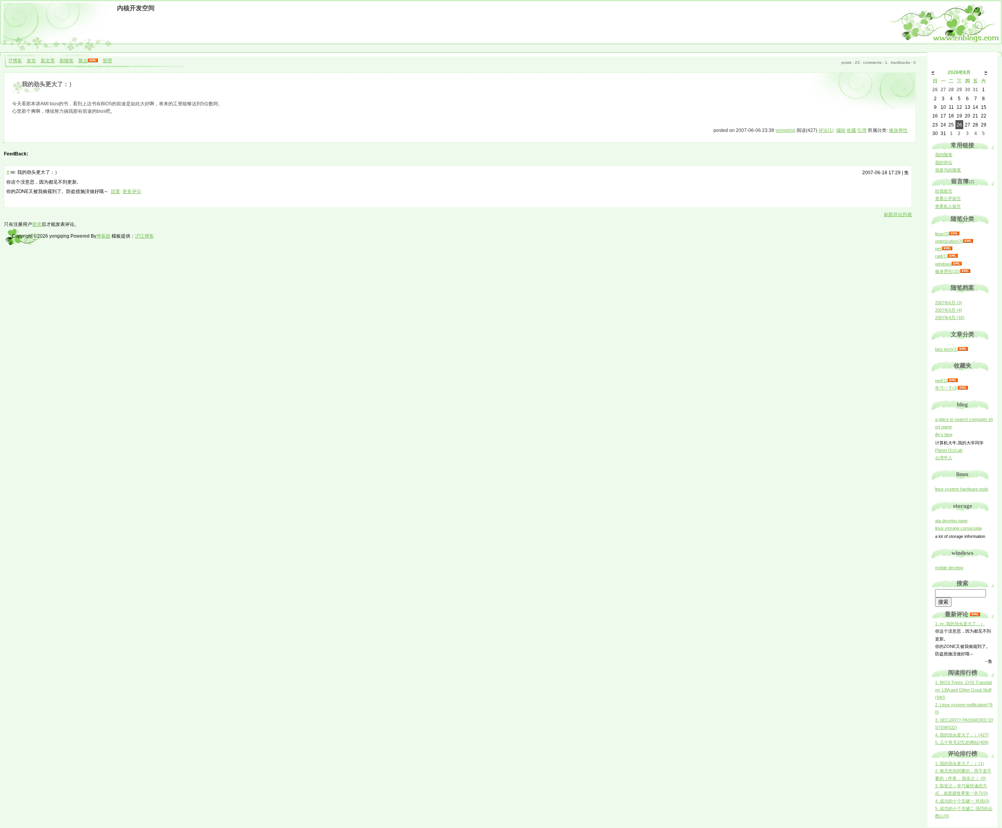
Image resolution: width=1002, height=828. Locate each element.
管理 (107, 60)
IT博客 (15, 60)
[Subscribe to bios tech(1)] (963, 349)
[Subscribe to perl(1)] (953, 380)
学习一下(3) (946, 388)
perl (938, 248)
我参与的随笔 (948, 170)
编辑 (840, 130)
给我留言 (943, 191)
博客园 (103, 236)
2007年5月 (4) (948, 310)
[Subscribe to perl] (947, 248)
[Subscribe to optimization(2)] (968, 241)
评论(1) (826, 130)
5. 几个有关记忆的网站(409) (962, 742)
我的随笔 (943, 154)
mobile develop (949, 567)
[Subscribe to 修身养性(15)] (965, 271)
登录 (36, 224)
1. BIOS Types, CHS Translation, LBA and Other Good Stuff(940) (963, 690)
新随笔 (66, 60)
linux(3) (942, 233)
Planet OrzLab (948, 450)
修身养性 (898, 130)
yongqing (785, 130)
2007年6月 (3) (948, 302)
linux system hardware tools (961, 489)
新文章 (48, 60)
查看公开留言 (948, 198)
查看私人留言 (948, 206)
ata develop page (951, 520)
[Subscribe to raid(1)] (953, 256)
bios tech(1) (946, 349)
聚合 (83, 60)
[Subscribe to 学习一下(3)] (963, 388)
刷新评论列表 (898, 214)
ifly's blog (943, 434)
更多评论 (132, 191)
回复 (115, 191)
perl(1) (941, 380)
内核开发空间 (136, 8)
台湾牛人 (943, 457)
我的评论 (943, 162)
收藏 (851, 130)
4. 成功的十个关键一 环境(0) (962, 801)
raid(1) (941, 256)
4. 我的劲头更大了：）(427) (962, 734)
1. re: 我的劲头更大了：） (960, 623)
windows (943, 264)
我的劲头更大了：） (48, 84)
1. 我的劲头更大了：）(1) (959, 763)
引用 (862, 130)
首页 (31, 60)
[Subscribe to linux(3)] (954, 233)
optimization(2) (949, 241)
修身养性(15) (947, 271)
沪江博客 (144, 236)
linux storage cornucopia (958, 528)
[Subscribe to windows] (957, 264)
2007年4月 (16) (949, 317)
